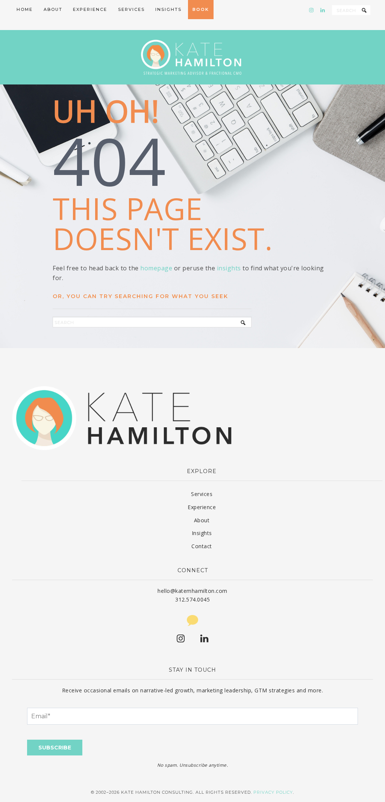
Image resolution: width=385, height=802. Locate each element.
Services (201, 493)
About (202, 520)
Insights (202, 533)
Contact (201, 546)
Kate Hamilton (192, 57)
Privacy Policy (273, 792)
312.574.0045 (192, 599)
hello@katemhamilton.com (192, 590)
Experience (202, 507)
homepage (156, 268)
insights (229, 268)
